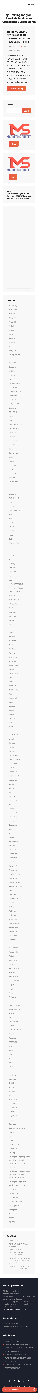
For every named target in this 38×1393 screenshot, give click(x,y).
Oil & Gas (12, 821)
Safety (11, 1062)
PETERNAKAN (14, 948)
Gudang (11, 551)
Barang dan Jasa (14, 354)
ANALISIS (12, 313)
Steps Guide (13, 1115)
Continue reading (18, 89)
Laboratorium (14, 730)
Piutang (11, 956)
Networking (13, 816)
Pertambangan (14, 927)
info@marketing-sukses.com (14, 1309)
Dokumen (12, 465)
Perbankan (13, 894)
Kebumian (12, 653)
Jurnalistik (12, 636)
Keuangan (12, 677)
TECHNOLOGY (14, 1144)
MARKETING (13, 771)
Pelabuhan (12, 845)
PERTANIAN (13, 935)
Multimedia (13, 808)
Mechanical (13, 780)
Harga (11, 559)
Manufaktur (13, 763)
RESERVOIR (13, 1042)
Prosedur (12, 993)
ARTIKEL (12, 330)
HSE (10, 576)
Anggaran (12, 318)
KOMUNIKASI (13, 690)
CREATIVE (12, 416)
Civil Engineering (15, 383)
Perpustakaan (14, 923)
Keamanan (12, 644)
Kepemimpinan (14, 665)
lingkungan (13, 743)
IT (9, 628)
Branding (12, 358)
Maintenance (13, 755)
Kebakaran (12, 649)
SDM (10, 1070)
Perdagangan (13, 898)
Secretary (12, 1075)
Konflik (11, 694)
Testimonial (13, 1148)
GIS (10, 547)
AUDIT (11, 346)
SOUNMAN (13, 1107)
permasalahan (14, 919)
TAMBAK (12, 1132)
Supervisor (13, 1124)
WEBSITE (12, 1218)
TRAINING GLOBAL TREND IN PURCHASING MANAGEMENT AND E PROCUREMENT (19, 1260)
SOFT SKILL (13, 1099)
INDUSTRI (12, 595)
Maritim (12, 767)
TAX (10, 1136)
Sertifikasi (12, 1083)
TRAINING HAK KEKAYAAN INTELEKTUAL (18, 1245)
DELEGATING (13, 440)
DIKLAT (11, 461)
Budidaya (12, 367)
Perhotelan (13, 907)
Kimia (11, 681)
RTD (10, 1058)
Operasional (13, 825)
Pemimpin (12, 862)
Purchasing (13, 1017)
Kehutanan (13, 657)
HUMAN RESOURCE (16, 584)
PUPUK (11, 1013)
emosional (12, 494)
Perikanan (12, 911)
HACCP (11, 555)
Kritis (11, 726)
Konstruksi (13, 702)
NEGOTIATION (14, 812)
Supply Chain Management (18, 1128)
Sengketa (12, 1079)
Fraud (11, 535)
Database (12, 432)
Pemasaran (13, 853)
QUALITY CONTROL (16, 1029)
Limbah (11, 739)
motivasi (12, 804)
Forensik (12, 531)
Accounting (13, 305)
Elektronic (12, 490)
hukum (11, 580)
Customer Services (15, 424)
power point (13, 960)
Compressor (13, 395)
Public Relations (14, 1005)
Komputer (12, 685)
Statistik (12, 1111)
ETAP (11, 502)
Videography (13, 1209)
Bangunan (12, 350)
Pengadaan (13, 870)
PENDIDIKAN (13, 866)
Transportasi (13, 1193)
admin (25, 46)
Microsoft (12, 788)
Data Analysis (14, 428)
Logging (11, 747)
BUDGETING (13, 363)
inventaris (12, 612)
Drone (11, 469)
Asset (11, 334)
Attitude (12, 342)
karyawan (12, 640)
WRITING (12, 1222)
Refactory (12, 1038)
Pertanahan (13, 931)
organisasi (12, 829)
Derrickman (13, 445)
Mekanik (12, 784)
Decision (12, 436)
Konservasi (13, 698)
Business (12, 375)
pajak (11, 833)
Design (11, 449)
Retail (11, 1050)
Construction (13, 399)
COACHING (13, 387)
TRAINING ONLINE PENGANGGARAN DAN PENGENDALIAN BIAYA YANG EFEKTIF (18, 37)
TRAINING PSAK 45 (16, 1240)
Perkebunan (13, 915)
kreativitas (13, 718)
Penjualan (12, 890)
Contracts (12, 408)
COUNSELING (14, 412)
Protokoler (12, 997)
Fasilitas (12, 518)
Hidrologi (12, 563)
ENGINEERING (14, 498)
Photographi (13, 952)
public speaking (14, 1009)
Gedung (11, 539)
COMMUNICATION (15, 391)
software (12, 1103)
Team (11, 1140)
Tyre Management (15, 1201)
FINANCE (12, 522)
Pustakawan (13, 1021)
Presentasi (12, 964)
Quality (11, 1025)
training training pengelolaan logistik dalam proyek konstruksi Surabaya (19, 1174)
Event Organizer (15, 510)
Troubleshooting (14, 1197)
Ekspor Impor (13, 481)
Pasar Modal (13, 841)
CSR (10, 420)
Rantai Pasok (13, 1034)
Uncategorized (14, 50)
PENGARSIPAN (14, 874)
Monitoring (13, 800)
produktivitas (13, 976)
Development (13, 453)
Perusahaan (13, 939)
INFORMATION (14, 599)
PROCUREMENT (14, 968)
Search (10, 104)
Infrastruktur (13, 604)
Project (11, 984)
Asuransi (12, 338)
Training (12, 1152)
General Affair (14, 543)
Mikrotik (12, 796)
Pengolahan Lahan (15, 886)
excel (10, 514)
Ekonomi (12, 477)
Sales (11, 1066)
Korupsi (11, 714)
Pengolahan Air (14, 882)
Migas (11, 792)
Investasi (12, 620)
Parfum (11, 837)
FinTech (11, 526)
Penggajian (13, 878)
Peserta (11, 943)
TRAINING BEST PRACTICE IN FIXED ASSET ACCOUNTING (19, 1267)
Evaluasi (12, 506)
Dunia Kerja (13, 473)
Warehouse (13, 1213)
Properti (12, 989)
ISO (10, 624)
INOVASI (12, 608)
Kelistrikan (13, 661)
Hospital (12, 567)
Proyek (11, 1001)
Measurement (14, 776)
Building (12, 371)
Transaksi (12, 1189)
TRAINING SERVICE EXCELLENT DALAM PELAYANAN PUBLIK (16, 1252)
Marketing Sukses (22, 1387)
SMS (10, 1095)
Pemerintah (13, 857)
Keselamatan (13, 673)
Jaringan (12, 632)
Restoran (12, 1046)
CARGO (11, 379)
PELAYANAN (13, 849)
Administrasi (13, 309)
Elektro (11, 485)
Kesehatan (12, 669)
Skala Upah (13, 1091)
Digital (11, 457)
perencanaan (13, 903)
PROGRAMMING (15, 980)
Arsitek (11, 326)
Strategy (12, 1120)
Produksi (12, 972)
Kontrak (12, 710)
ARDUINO (12, 322)
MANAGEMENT (14, 759)
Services (12, 1087)
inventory (12, 616)
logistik (11, 751)
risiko (11, 1054)
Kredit (11, 722)
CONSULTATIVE (14, 404)
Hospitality (13, 571)
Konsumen (12, 706)
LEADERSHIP (14, 735)
